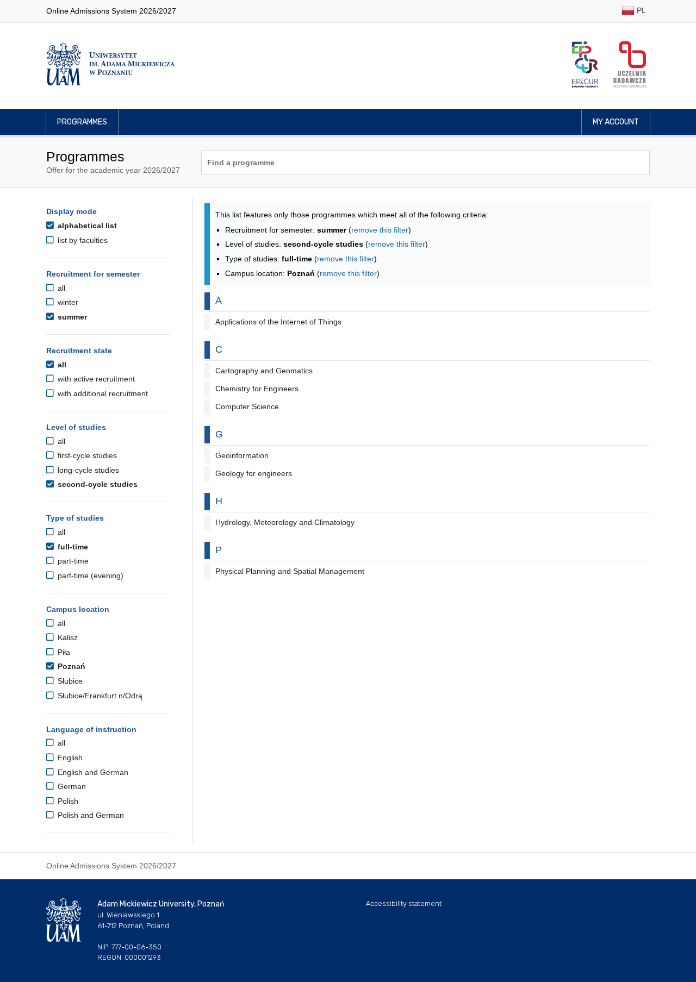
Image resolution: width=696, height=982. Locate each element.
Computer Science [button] (247, 406)
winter (66, 302)
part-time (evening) (89, 575)
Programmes (82, 122)
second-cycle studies (96, 484)
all (60, 288)
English (69, 757)
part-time (72, 560)
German (70, 786)
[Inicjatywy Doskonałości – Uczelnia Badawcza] (630, 64)
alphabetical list (86, 225)
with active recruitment (95, 378)
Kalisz (66, 637)
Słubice (69, 681)
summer (71, 316)
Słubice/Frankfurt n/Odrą (98, 695)
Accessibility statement (404, 903)
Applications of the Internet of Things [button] (278, 321)
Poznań (70, 666)
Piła (62, 652)
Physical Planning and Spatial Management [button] (289, 571)
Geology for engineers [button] (253, 473)
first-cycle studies (86, 455)
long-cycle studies (87, 470)
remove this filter (379, 230)
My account (616, 122)
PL (640, 10)
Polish (66, 801)
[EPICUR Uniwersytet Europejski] (585, 64)
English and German (91, 772)
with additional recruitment (101, 393)
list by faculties (81, 240)
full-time (71, 546)
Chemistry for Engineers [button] (257, 388)
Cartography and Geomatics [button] (264, 370)
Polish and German (89, 815)
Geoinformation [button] (242, 455)
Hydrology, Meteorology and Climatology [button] (285, 522)
